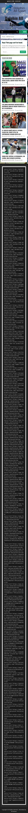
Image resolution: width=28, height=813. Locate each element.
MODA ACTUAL (6, 126)
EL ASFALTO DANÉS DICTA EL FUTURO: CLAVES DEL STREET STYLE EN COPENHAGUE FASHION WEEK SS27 (12, 132)
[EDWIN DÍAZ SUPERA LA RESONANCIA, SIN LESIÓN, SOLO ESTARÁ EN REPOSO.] (14, 146)
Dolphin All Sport (14, 21)
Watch (24, 32)
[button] (2, 31)
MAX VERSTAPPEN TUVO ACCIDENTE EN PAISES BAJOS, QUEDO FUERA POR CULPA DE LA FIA (13, 80)
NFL (4, 100)
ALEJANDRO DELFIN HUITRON (8, 84)
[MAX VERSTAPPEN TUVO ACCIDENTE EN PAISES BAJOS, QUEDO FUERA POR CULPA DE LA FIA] (14, 69)
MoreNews (22, 809)
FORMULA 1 (5, 75)
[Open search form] (17, 32)
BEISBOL (5, 152)
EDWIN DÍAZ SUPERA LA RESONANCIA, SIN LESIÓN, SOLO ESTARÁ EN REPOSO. (13, 157)
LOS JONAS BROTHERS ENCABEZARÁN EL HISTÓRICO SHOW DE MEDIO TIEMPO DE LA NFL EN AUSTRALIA (13, 106)
